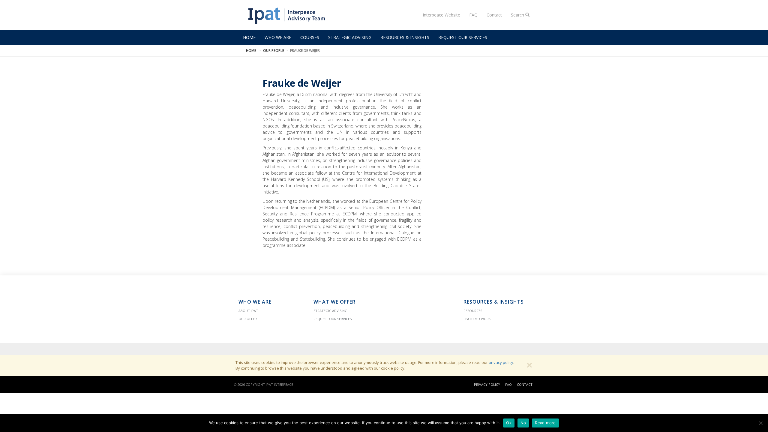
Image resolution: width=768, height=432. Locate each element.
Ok (509, 422)
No (523, 422)
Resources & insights (404, 37)
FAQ (473, 15)
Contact (494, 15)
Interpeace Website (441, 15)
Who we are (278, 37)
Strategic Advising (349, 37)
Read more (545, 422)
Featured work (477, 318)
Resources (473, 310)
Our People (273, 50)
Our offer (247, 318)
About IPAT (248, 310)
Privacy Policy (487, 384)
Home (249, 37)
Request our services (462, 37)
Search (518, 15)
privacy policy (501, 362)
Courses (309, 37)
